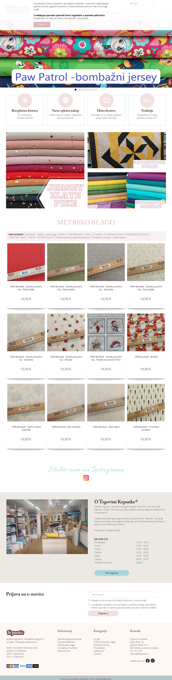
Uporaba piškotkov (66, 642)
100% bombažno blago (105, 642)
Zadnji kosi (99, 650)
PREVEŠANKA (75, 234)
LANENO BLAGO (114, 234)
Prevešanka (99, 647)
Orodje (97, 639)
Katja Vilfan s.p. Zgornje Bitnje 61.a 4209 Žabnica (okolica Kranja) (144, 645)
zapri (135, 3)
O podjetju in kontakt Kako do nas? (67, 649)
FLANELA (98, 234)
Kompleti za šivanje (102, 237)
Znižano (97, 653)
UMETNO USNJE (17, 237)
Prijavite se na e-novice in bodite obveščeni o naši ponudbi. (119, 600)
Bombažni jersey (101, 644)
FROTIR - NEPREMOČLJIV (40, 237)
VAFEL (88, 234)
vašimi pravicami (117, 607)
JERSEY (62, 234)
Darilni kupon (119, 237)
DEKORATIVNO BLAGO (136, 234)
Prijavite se (103, 613)
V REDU (42, 24)
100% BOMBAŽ (15, 234)
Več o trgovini (111, 573)
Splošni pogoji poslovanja (69, 639)
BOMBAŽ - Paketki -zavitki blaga (41, 234)
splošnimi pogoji (136, 604)
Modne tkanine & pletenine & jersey (73, 237)
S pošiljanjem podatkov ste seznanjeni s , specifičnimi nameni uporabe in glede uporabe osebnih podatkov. (124, 606)
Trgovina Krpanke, (139, 639)
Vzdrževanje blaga (66, 644)
